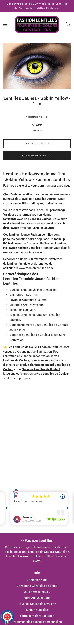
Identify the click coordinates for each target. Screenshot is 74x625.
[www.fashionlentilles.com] (37, 24)
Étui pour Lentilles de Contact (41, 369)
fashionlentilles (37, 116)
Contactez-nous (37, 579)
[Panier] (69, 24)
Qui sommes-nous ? (37, 592)
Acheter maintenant (37, 155)
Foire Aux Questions (37, 598)
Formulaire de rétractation (37, 616)
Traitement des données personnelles (37, 622)
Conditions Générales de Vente (37, 586)
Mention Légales (37, 610)
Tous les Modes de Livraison (37, 604)
